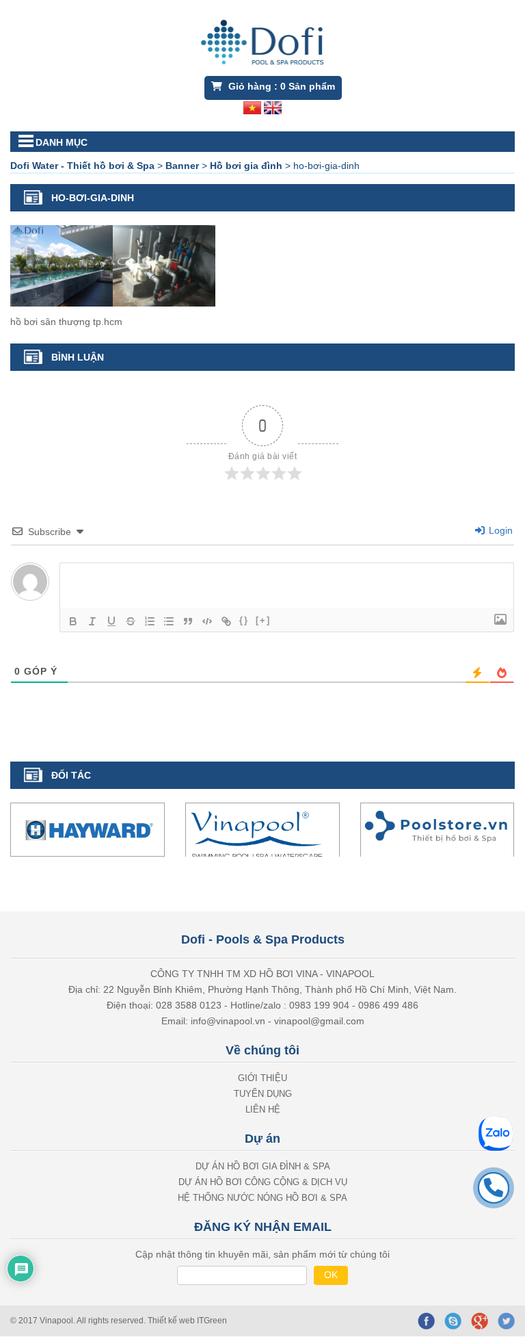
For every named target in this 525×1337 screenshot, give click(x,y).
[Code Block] (207, 621)
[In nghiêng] (92, 621)
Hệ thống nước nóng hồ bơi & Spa (262, 1198)
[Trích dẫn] (188, 621)
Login (499, 530)
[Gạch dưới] (111, 621)
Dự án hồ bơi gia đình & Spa (263, 1166)
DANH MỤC (62, 142)
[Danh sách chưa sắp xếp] (168, 621)
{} (244, 620)
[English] (273, 106)
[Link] (226, 621)
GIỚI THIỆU (262, 1078)
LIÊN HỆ (262, 1109)
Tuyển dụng (263, 1094)
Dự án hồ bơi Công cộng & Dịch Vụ (262, 1182)
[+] (263, 620)
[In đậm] (73, 621)
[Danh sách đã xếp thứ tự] (149, 621)
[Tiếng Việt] (252, 106)
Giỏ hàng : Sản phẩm (280, 86)
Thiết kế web (172, 1320)
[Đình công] (130, 621)
